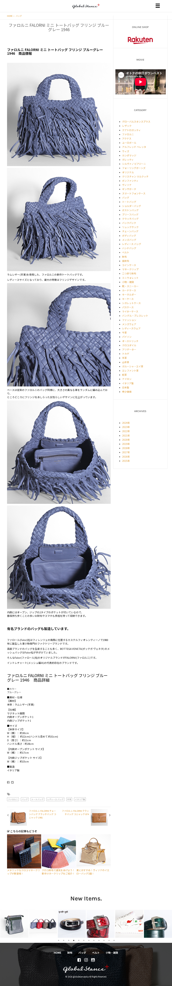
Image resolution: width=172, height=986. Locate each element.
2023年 (126, 427)
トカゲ (125, 353)
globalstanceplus (86, 9)
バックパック (129, 223)
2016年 (126, 456)
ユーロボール (129, 142)
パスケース (128, 307)
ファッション (129, 320)
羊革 (69, 799)
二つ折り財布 (129, 273)
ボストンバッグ (130, 210)
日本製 (125, 387)
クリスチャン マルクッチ (135, 176)
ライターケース (130, 311)
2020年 (126, 439)
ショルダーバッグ (131, 206)
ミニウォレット (130, 277)
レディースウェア (131, 328)
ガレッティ (128, 159)
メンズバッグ (129, 239)
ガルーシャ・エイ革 (132, 366)
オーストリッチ (130, 341)
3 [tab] (69, 940)
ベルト (125, 252)
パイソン (127, 336)
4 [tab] (74, 940)
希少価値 (127, 391)
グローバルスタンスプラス (136, 121)
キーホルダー (129, 294)
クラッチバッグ (130, 218)
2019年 (126, 444)
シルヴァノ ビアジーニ (134, 163)
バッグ (19, 15)
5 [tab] (79, 940)
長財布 (125, 261)
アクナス (126, 138)
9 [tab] (99, 940)
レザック (127, 125)
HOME (10, 15)
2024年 (126, 422)
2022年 (126, 431)
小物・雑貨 (128, 282)
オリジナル (128, 172)
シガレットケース (131, 303)
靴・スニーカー (130, 286)
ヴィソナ (127, 185)
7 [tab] (89, 940)
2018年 (126, 448)
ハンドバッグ (129, 248)
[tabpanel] (14, 924)
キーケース (128, 299)
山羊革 (125, 362)
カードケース (129, 290)
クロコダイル (129, 345)
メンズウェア (129, 324)
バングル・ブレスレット (135, 315)
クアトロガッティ (131, 130)
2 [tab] (64, 940)
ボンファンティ (130, 180)
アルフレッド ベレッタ (134, 147)
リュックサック (130, 227)
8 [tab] (94, 940)
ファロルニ (13, 799)
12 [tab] (114, 940)
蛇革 (124, 374)
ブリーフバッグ (130, 214)
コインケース (129, 265)
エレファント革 (130, 370)
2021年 (126, 435)
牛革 (124, 332)
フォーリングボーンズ (133, 168)
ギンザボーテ (129, 189)
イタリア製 (80, 799)
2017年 (126, 452)
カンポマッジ (129, 155)
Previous (6, 924)
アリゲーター (129, 349)
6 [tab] (84, 940)
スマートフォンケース (133, 193)
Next (167, 924)
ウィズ (125, 151)
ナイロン (127, 379)
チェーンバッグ (130, 231)
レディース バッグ (55, 799)
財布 (124, 256)
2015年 (126, 460)
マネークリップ (130, 269)
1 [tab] (59, 940)
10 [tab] (104, 940)
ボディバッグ (129, 235)
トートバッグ (37, 799)
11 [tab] (109, 940)
